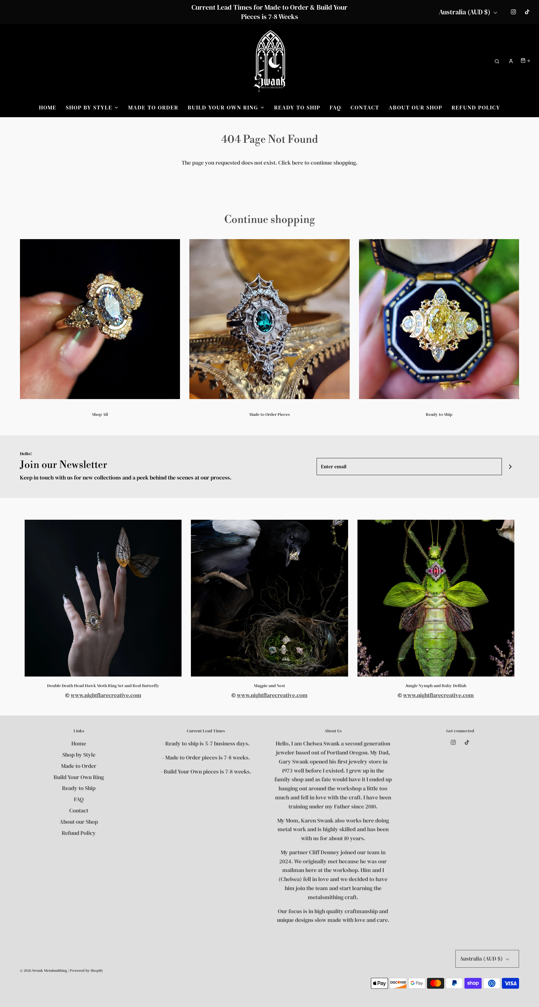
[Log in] (511, 61)
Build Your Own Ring (79, 777)
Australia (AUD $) (465, 12)
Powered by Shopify (86, 970)
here (297, 162)
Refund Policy (476, 107)
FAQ (335, 107)
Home (47, 107)
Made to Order (153, 107)
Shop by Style (78, 755)
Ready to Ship (297, 107)
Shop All (100, 414)
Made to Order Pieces (269, 414)
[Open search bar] (497, 61)
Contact (365, 107)
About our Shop (415, 107)
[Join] (510, 466)
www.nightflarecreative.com (105, 695)
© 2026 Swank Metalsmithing (43, 970)
